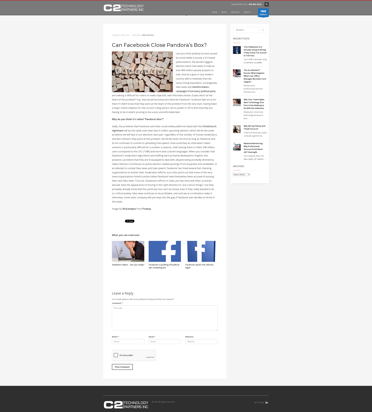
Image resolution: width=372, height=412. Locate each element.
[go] (263, 30)
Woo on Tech (148, 35)
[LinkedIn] (266, 402)
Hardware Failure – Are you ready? (128, 264)
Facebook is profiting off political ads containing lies (164, 266)
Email (152, 336)
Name (115, 336)
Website (189, 336)
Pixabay (147, 208)
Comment (117, 303)
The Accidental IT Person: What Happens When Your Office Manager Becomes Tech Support (255, 76)
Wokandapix (129, 208)
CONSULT (263, 13)
